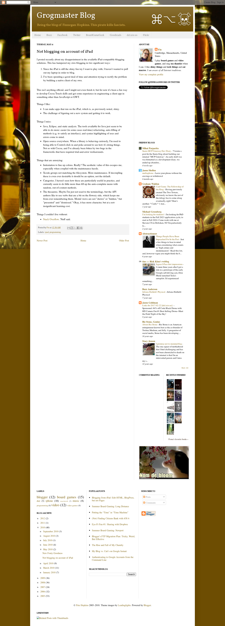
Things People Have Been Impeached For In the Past (167, 238)
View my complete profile (151, 74)
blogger (42, 496)
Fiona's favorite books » (178, 439)
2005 (43, 595)
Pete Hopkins (82, 605)
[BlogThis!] (71, 228)
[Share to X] (75, 228)
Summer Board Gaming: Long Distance (110, 506)
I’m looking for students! (153, 214)
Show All (185, 368)
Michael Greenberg (151, 211)
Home (37, 35)
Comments (150, 502)
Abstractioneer (149, 233)
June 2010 (48, 544)
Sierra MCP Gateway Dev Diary (156, 150)
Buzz (49, 35)
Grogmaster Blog (66, 15)
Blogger (147, 605)
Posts (148, 496)
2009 (43, 578)
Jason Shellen (149, 170)
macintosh (64, 501)
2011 (43, 522)
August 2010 (49, 535)
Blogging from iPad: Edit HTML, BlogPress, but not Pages (113, 499)
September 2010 (51, 531)
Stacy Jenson (148, 341)
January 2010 (49, 572)
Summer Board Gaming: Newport (108, 530)
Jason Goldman (150, 302)
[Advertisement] (163, 115)
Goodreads (115, 35)
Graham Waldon (150, 184)
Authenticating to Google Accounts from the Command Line (112, 558)
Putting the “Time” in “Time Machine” (110, 512)
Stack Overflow (51, 219)
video (55, 504)
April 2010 (48, 563)
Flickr (146, 35)
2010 (43, 527)
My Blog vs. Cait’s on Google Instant (109, 551)
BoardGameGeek (95, 35)
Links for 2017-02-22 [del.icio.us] (157, 305)
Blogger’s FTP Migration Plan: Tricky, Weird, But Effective (113, 538)
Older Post (124, 240)
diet (38, 500)
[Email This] (68, 228)
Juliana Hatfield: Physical (154, 291)
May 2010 (48, 549)
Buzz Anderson (149, 289)
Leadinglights (124, 605)
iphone (49, 501)
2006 (43, 591)
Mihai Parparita (150, 148)
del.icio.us (132, 35)
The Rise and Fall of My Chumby (107, 545)
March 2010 (49, 567)
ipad (47, 232)
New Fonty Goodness (52, 553)
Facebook (62, 35)
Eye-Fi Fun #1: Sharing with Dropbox (110, 524)
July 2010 (48, 540)
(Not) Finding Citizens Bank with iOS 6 (110, 518)
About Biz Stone (150, 324)
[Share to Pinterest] (81, 228)
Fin (160, 49)
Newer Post (42, 240)
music (76, 501)
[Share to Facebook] (78, 228)
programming (55, 232)
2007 (43, 587)
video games (72, 505)
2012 (43, 518)
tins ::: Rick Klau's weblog (155, 261)
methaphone (148, 173)
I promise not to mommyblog (169, 343)
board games (66, 496)
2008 (43, 582)
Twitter (76, 35)
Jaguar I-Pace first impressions (169, 264)
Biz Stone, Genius (151, 321)
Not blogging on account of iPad (57, 557)
